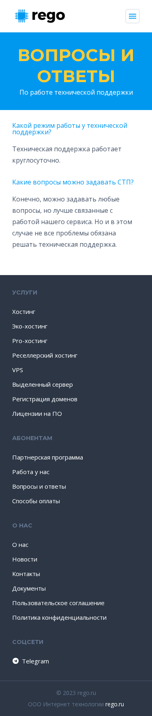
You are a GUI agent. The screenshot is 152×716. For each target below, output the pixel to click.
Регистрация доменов (44, 399)
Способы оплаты (36, 501)
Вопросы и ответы (76, 65)
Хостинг (23, 311)
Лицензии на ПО (37, 413)
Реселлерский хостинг (44, 355)
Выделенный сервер (42, 384)
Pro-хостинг (29, 341)
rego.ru (114, 704)
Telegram (35, 661)
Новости (24, 559)
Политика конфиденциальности (59, 617)
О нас (20, 544)
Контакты (26, 574)
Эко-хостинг (29, 326)
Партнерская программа (47, 457)
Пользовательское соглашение (58, 603)
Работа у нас (30, 472)
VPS (17, 370)
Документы (29, 588)
